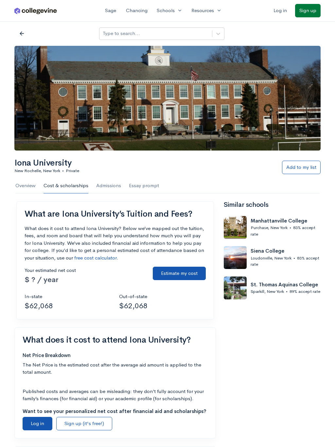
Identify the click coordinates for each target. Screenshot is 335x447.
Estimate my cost (179, 273)
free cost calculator (95, 258)
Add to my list (301, 167)
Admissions (108, 185)
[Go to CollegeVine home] (35, 10)
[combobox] (103, 33)
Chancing (137, 10)
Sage (110, 10)
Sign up (307, 10)
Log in (280, 10)
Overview (25, 185)
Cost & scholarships (66, 185)
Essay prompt (144, 185)
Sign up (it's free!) (84, 423)
